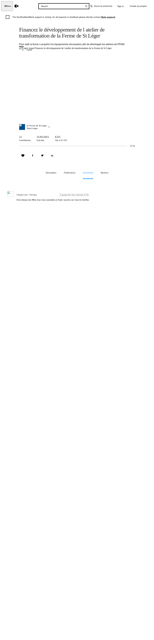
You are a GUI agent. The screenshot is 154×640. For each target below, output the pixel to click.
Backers (104, 172)
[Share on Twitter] (42, 155)
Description (51, 172)
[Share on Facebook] (32, 155)
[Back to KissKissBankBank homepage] (16, 6)
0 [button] (72, 195)
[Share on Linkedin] (52, 155)
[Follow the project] (23, 155)
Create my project (138, 6)
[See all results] (86, 6)
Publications (69, 172)
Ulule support (108, 17)
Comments (88, 172)
